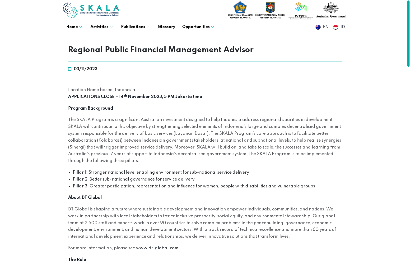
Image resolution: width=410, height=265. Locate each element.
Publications (133, 27)
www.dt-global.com (157, 248)
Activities (99, 27)
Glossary (166, 27)
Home (72, 27)
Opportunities (196, 27)
